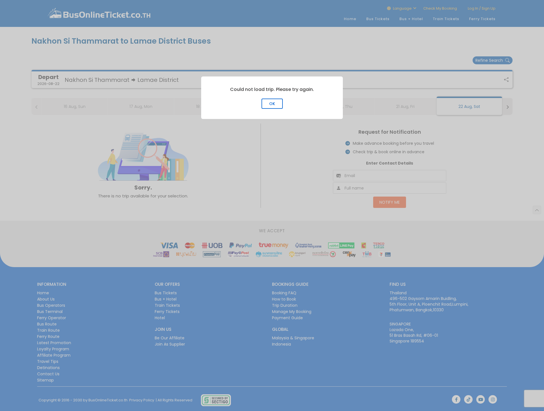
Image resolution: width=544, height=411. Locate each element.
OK (272, 104)
